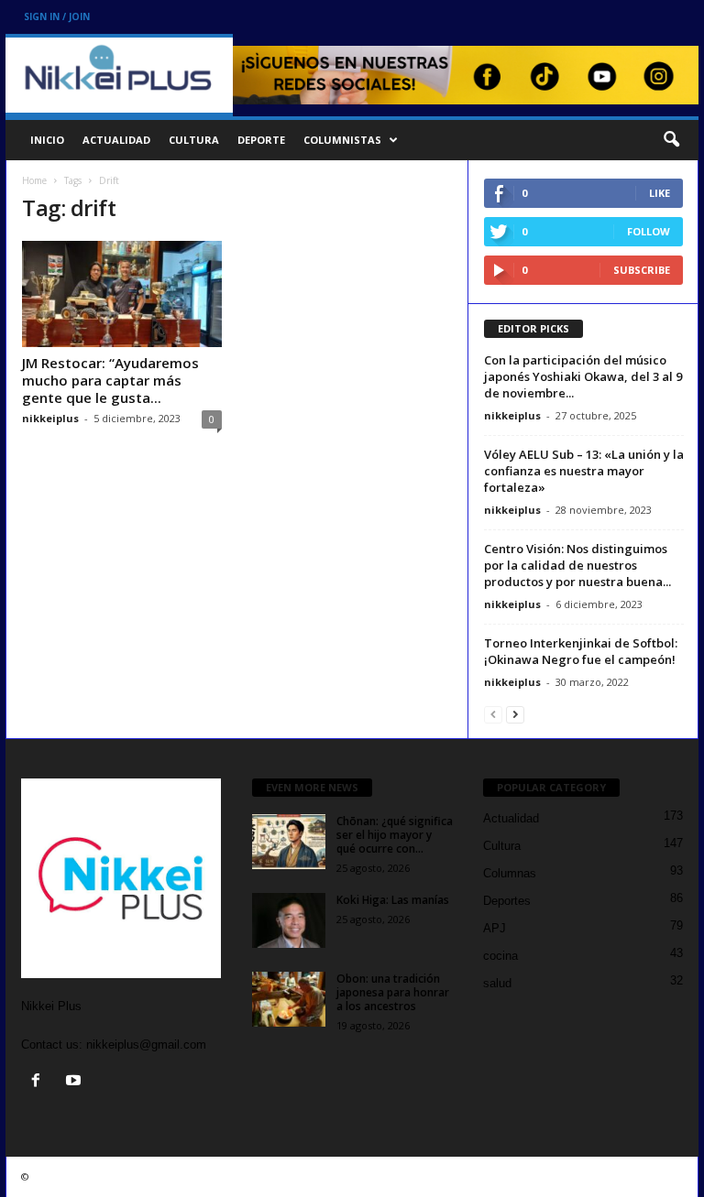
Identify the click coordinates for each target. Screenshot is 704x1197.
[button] (671, 140)
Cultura (502, 846)
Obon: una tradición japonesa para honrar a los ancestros (392, 992)
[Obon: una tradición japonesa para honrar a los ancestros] (288, 999)
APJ (494, 928)
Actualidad (511, 818)
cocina (500, 956)
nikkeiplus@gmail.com (146, 1044)
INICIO (47, 140)
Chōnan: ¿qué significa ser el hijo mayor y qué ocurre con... (394, 834)
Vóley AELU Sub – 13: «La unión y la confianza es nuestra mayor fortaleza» (584, 470)
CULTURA (194, 140)
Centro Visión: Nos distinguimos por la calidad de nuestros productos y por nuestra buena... (577, 565)
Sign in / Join (57, 16)
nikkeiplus (50, 418)
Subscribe (641, 270)
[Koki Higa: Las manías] (288, 920)
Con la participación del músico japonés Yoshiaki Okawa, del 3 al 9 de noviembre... (583, 376)
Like (659, 193)
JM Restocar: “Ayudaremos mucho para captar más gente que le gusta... (110, 380)
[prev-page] (493, 714)
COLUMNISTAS (342, 140)
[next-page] (515, 714)
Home (34, 180)
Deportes (507, 901)
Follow (648, 231)
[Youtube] (76, 1082)
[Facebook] (40, 1082)
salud (497, 983)
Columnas (509, 873)
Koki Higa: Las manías (392, 900)
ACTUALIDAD (116, 140)
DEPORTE (261, 140)
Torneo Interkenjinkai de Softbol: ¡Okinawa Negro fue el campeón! (580, 651)
